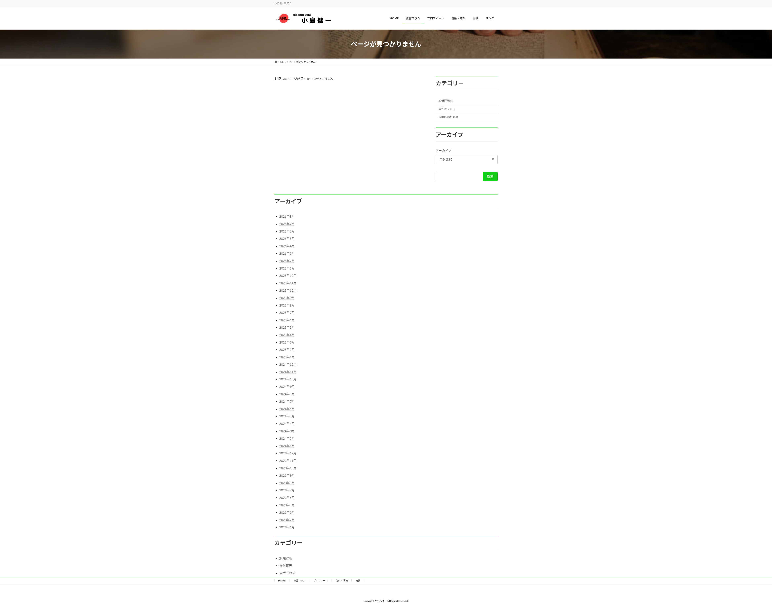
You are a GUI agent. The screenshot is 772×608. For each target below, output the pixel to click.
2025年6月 (287, 320)
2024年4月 (287, 423)
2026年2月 (287, 261)
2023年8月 (287, 483)
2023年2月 (287, 520)
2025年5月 (287, 327)
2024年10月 (288, 379)
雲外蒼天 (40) (446, 109)
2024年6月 (287, 409)
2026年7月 (287, 224)
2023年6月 (287, 497)
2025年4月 (287, 335)
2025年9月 (287, 298)
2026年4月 (287, 246)
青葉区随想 (287, 573)
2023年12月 (288, 453)
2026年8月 (287, 216)
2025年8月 (287, 305)
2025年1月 (287, 357)
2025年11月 (288, 283)
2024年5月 (287, 416)
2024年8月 (287, 394)
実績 (358, 580)
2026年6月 (287, 231)
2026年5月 (287, 238)
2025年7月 (287, 312)
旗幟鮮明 (285, 558)
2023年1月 (287, 527)
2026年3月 (287, 253)
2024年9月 (287, 386)
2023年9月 (287, 475)
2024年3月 (287, 431)
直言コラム (300, 580)
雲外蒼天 (285, 565)
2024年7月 (287, 401)
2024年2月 (287, 438)
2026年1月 (287, 268)
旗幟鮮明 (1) (446, 100)
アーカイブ (444, 151)
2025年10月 (288, 290)
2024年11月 (288, 372)
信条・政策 (342, 580)
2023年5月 (287, 505)
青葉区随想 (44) (448, 117)
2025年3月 (287, 342)
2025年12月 (288, 275)
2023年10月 (288, 468)
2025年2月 (287, 349)
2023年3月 (287, 512)
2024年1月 (287, 446)
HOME (282, 580)
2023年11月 (288, 460)
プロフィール (320, 580)
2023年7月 (287, 490)
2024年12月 (288, 364)
